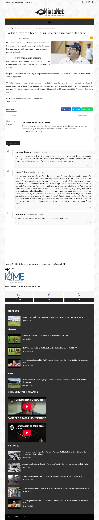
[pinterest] (92, 2)
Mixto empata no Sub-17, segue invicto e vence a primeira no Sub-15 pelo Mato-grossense (55, 381)
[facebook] (82, 2)
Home (8, 28)
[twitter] (89, 2)
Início (8, 2)
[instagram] (85, 2)
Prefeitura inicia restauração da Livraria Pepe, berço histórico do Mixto (52, 476)
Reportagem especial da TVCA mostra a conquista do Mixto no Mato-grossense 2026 (55, 361)
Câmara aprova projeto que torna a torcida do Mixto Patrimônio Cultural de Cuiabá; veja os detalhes (54, 453)
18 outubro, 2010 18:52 (36, 172)
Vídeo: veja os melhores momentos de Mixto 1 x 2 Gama (45, 336)
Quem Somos (17, 2)
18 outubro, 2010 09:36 (40, 152)
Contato (28, 2)
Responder (19, 165)
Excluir (88, 165)
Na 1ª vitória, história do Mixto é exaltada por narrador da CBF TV (49, 348)
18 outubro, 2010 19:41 (34, 215)
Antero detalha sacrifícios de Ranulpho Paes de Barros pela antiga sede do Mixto (55, 464)
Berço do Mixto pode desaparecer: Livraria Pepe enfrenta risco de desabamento (55, 488)
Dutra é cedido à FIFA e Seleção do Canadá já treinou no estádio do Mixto (52, 317)
